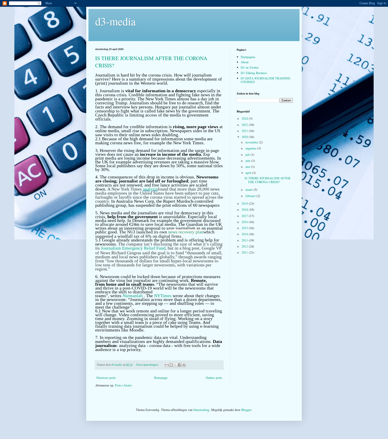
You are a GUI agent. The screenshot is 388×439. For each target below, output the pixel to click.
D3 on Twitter (250, 67)
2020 (245, 137)
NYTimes (163, 295)
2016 (245, 222)
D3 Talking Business (254, 73)
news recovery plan (185, 231)
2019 (245, 203)
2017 (245, 216)
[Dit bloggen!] (171, 365)
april (248, 173)
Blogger (246, 410)
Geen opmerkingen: (147, 365)
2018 (245, 209)
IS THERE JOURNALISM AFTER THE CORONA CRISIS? (267, 180)
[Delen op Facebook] (179, 365)
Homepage (161, 377)
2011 (245, 252)
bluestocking (201, 410)
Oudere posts (214, 377)
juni (248, 160)
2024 (245, 118)
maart (249, 189)
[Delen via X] (175, 365)
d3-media (115, 21)
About (245, 62)
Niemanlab (133, 295)
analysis (150, 189)
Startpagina (248, 57)
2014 (245, 234)
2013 (245, 240)
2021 (245, 131)
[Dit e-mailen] (167, 365)
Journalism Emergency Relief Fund (133, 248)
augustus (251, 148)
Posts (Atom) (123, 385)
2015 (245, 228)
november (252, 142)
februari (250, 196)
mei (248, 167)
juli (248, 154)
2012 (245, 246)
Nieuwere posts (106, 377)
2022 (245, 125)
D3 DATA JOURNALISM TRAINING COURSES (265, 80)
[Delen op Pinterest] (184, 365)
